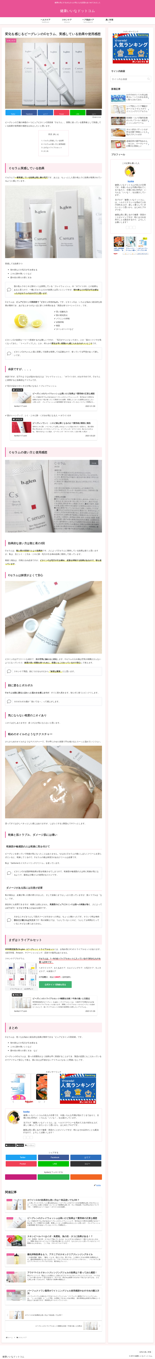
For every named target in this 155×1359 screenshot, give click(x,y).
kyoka (26, 1111)
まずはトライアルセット (52, 147)
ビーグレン (30, 1145)
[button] (148, 79)
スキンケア (11, 1145)
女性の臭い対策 (145, 1352)
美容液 (20, 1145)
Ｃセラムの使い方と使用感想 (54, 144)
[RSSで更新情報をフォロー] (31, 1137)
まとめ (45, 151)
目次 (50, 134)
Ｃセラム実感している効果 (53, 140)
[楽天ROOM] (24, 1137)
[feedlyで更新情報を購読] (28, 1137)
